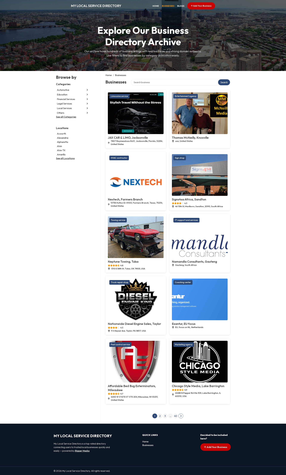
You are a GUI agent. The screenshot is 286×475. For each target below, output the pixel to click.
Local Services (64, 108)
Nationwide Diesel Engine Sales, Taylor (134, 324)
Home (156, 6)
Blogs (180, 6)
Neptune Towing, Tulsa (123, 261)
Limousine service (119, 96)
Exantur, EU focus (183, 324)
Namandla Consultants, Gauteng (194, 261)
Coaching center (183, 282)
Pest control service (120, 344)
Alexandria (62, 137)
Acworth (61, 133)
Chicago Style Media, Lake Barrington (198, 386)
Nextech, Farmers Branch (125, 199)
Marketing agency (183, 344)
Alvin (59, 146)
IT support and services (186, 220)
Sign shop (179, 158)
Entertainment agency (185, 96)
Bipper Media (82, 450)
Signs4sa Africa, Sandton (189, 199)
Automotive (63, 89)
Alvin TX (61, 150)
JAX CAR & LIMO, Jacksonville (128, 137)
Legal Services (64, 103)
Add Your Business (202, 5)
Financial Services (66, 99)
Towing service (118, 220)
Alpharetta (62, 141)
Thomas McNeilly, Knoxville (190, 137)
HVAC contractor (119, 158)
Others (60, 112)
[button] (87, 90)
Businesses (168, 6)
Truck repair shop (119, 282)
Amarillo (61, 154)
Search (224, 82)
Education (62, 94)
